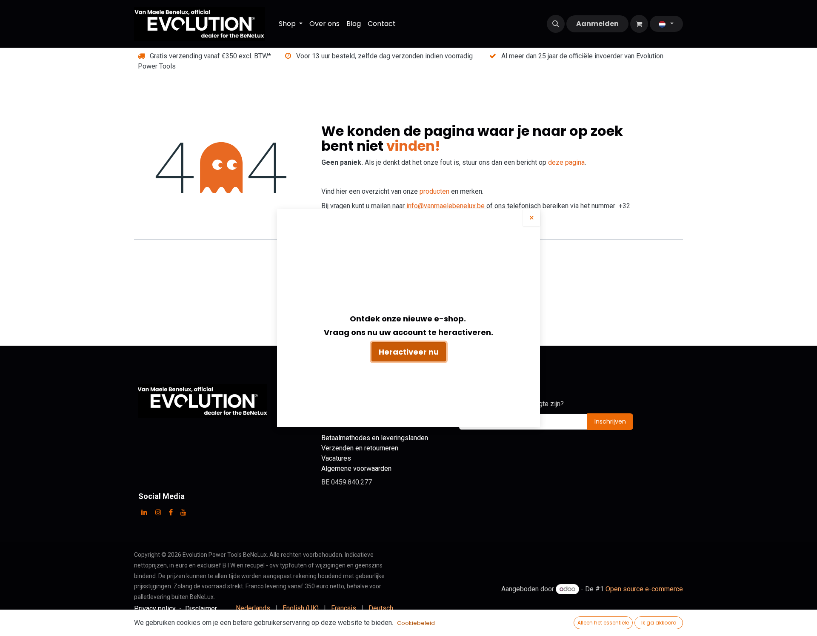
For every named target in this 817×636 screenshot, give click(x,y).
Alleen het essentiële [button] (603, 622)
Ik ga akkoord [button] (659, 622)
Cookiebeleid (416, 623)
